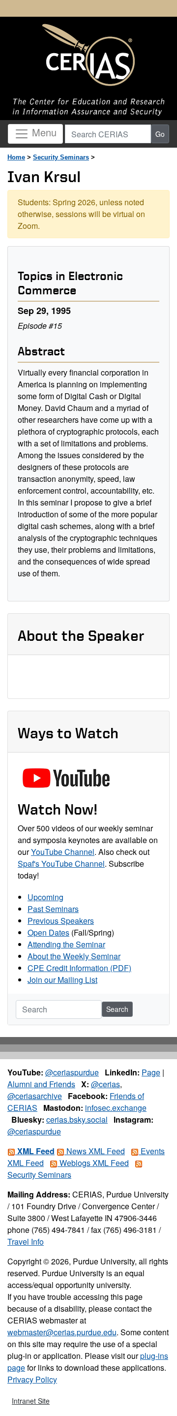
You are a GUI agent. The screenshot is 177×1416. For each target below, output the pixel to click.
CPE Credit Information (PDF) (79, 968)
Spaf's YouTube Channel (61, 863)
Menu (43, 133)
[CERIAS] (88, 55)
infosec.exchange (116, 1107)
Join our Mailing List (62, 979)
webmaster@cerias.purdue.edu (62, 1332)
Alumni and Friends (41, 1084)
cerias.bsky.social (77, 1119)
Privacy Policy (32, 1379)
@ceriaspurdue (72, 1072)
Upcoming (45, 897)
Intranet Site (31, 1401)
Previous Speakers (61, 920)
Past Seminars (53, 908)
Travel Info (25, 1241)
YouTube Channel (62, 851)
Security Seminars (61, 157)
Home (16, 157)
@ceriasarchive (34, 1095)
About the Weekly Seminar (74, 956)
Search (117, 1009)
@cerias (105, 1084)
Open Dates (48, 932)
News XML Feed (94, 1151)
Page (151, 1072)
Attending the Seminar (66, 944)
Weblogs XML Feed (93, 1162)
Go (160, 134)
